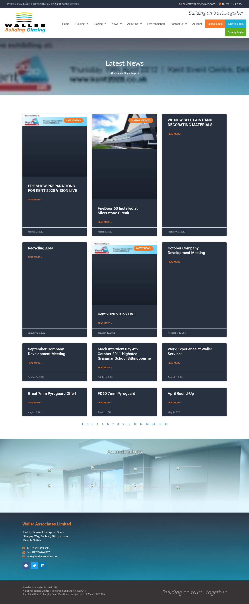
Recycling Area (40, 248)
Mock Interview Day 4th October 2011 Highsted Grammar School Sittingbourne (124, 353)
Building (80, 23)
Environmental (156, 23)
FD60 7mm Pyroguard (116, 393)
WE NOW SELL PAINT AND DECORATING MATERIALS (190, 122)
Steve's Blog (122, 73)
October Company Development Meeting (186, 250)
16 (166, 424)
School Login (215, 23)
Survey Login (236, 32)
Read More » (35, 199)
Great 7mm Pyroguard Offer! (52, 393)
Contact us (176, 23)
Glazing (98, 23)
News (115, 23)
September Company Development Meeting (46, 351)
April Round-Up (181, 393)
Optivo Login (236, 23)
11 (135, 424)
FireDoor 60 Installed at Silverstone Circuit (118, 210)
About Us (132, 23)
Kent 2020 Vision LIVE (117, 314)
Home (65, 23)
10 (129, 424)
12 (141, 424)
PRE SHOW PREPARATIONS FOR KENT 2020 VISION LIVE (52, 188)
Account (197, 23)
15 (160, 424)
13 (147, 424)
